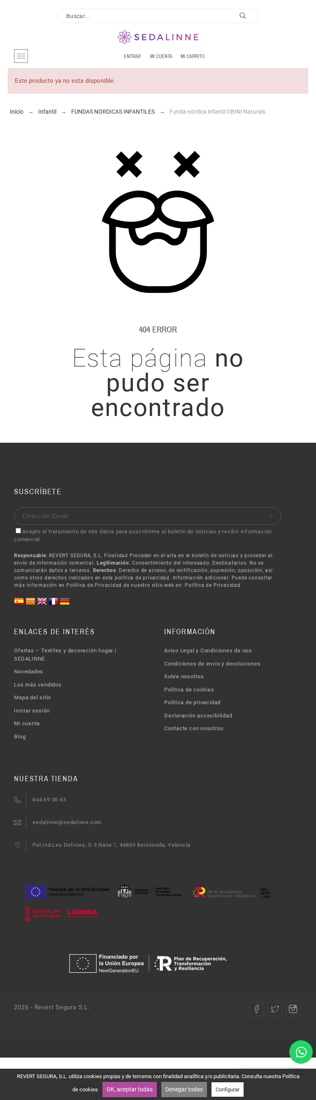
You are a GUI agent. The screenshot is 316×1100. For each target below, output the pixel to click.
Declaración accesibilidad (198, 715)
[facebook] (256, 1009)
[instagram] (293, 1009)
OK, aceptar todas (130, 1089)
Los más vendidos (37, 685)
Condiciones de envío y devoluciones (212, 664)
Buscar (248, 17)
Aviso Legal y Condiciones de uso (208, 650)
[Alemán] (65, 604)
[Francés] (54, 604)
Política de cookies (189, 690)
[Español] (20, 604)
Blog (20, 736)
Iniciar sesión (32, 711)
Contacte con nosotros (193, 728)
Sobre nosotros (184, 676)
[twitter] (274, 1009)
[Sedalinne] (158, 37)
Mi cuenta (27, 723)
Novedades (28, 671)
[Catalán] (31, 604)
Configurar (227, 1089)
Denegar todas (184, 1089)
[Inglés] (43, 604)
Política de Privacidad (212, 585)
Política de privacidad (192, 702)
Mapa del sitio (32, 697)
